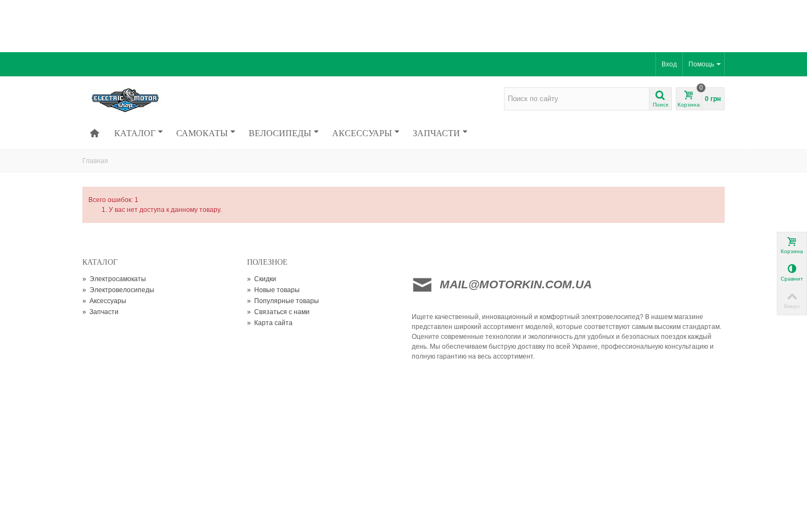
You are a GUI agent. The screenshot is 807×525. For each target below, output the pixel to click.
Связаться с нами (278, 312)
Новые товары (273, 290)
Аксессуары (362, 132)
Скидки (261, 279)
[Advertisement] (403, 24)
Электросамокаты (114, 279)
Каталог (134, 132)
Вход (669, 64)
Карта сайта (270, 323)
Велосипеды (280, 132)
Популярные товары (283, 301)
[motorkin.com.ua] (157, 99)
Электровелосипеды (118, 290)
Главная (95, 161)
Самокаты (202, 132)
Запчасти (436, 132)
